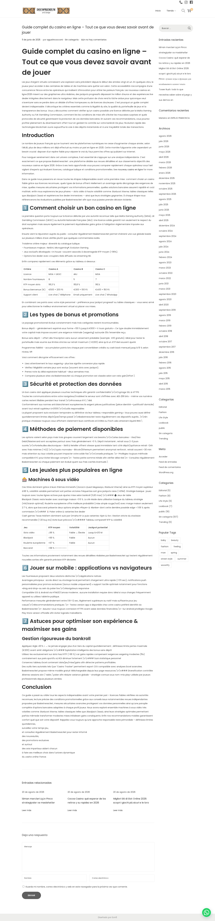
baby (163, 540)
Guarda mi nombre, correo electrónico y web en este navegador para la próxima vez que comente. (76, 886)
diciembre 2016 (166, 352)
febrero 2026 (165, 167)
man (163, 552)
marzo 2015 (164, 389)
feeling (177, 546)
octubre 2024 (166, 230)
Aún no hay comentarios (93, 39)
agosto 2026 (165, 136)
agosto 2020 (165, 299)
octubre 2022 (165, 273)
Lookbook (163, 422)
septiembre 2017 (167, 346)
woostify (165, 565)
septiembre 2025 (167, 194)
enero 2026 (164, 172)
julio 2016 (163, 357)
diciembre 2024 (167, 225)
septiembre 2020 (167, 294)
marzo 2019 (164, 320)
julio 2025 (163, 204)
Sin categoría (72, 39)
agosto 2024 (165, 241)
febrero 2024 (165, 257)
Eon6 (114, 917)
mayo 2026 (164, 151)
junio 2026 (164, 146)
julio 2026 (163, 141)
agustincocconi (55, 39)
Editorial (163, 407)
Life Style (163, 417)
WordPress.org (166, 472)
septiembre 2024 (167, 236)
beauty (174, 540)
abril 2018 (163, 336)
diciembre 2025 (167, 178)
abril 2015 (163, 383)
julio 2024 (163, 246)
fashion (164, 546)
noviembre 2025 (167, 183)
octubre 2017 (165, 341)
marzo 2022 (165, 278)
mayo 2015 (164, 378)
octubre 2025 (165, 188)
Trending (163, 438)
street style (166, 558)
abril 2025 (163, 220)
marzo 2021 (164, 288)
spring (174, 552)
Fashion (163, 412)
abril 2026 (164, 157)
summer (182, 558)
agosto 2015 (165, 367)
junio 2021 (163, 283)
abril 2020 (164, 304)
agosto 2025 (165, 199)
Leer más (26, 810)
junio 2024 (164, 251)
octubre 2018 (165, 331)
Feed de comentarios (170, 467)
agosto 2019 (165, 315)
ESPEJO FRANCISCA (180, 118)
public (162, 428)
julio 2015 (163, 373)
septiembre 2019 (167, 309)
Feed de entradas (168, 461)
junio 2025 (164, 209)
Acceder (163, 456)
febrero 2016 (165, 362)
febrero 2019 (165, 325)
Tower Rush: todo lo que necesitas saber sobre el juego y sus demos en (175, 94)
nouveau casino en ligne (130, 169)
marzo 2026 (165, 162)
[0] (189, 10)
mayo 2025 (164, 215)
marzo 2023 (165, 267)
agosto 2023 (165, 262)
